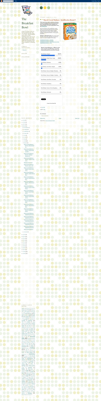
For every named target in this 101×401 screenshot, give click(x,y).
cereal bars (33, 317)
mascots (26, 355)
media (25, 357)
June (25, 137)
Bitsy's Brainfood (26, 312)
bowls (30, 315)
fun (26, 336)
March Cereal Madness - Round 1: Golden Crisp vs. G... (29, 159)
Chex (23, 321)
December (26, 127)
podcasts (23, 370)
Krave (31, 349)
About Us (24, 49)
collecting (33, 323)
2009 (24, 245)
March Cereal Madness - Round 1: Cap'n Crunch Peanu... (29, 187)
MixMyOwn (24, 359)
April (25, 141)
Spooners (31, 385)
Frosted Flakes (25, 333)
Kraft (26, 349)
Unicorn (32, 390)
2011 (24, 242)
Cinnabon (28, 321)
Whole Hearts (24, 394)
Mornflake (33, 359)
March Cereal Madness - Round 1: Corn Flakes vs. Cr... (29, 192)
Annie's (32, 308)
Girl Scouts (30, 338)
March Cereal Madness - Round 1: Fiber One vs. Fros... (29, 183)
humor (32, 345)
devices (32, 328)
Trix (27, 389)
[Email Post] (45, 109)
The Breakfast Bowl (27, 23)
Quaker (27, 375)
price (24, 374)
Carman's (27, 317)
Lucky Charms (29, 352)
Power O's (28, 373)
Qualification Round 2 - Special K (46, 40)
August (25, 133)
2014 (24, 236)
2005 (24, 253)
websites (23, 391)
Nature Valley (30, 362)
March (25, 142)
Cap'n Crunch (26, 316)
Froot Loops (30, 332)
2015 (24, 234)
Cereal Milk (32, 319)
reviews (23, 381)
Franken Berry (24, 331)
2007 (24, 249)
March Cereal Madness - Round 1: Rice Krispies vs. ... (29, 146)
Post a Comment (45, 115)
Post (23, 373)
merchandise (30, 357)
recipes (27, 378)
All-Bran (23, 308)
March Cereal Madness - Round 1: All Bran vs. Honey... (29, 210)
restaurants (29, 379)
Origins (23, 367)
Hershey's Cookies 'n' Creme (28, 342)
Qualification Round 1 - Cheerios (46, 39)
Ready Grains (30, 377)
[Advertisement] (57, 13)
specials (26, 385)
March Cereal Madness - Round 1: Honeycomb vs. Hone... (29, 150)
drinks (27, 329)
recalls (23, 378)
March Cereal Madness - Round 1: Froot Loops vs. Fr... (29, 169)
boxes (34, 315)
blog (26, 313)
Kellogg (32, 348)
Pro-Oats (29, 374)
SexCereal (23, 382)
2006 (24, 251)
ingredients (24, 346)
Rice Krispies (30, 381)
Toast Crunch (30, 387)
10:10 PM (43, 107)
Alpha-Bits (28, 308)
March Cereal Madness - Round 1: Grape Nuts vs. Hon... (29, 174)
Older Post (77, 118)
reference (32, 378)
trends (23, 389)
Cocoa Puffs (28, 323)
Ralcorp (24, 377)
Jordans (32, 346)
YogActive (29, 394)
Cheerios (30, 320)
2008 (24, 247)
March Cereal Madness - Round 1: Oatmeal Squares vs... (29, 155)
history (23, 343)
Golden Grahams (28, 339)
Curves (34, 327)
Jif (28, 346)
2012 (24, 240)
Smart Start (29, 383)
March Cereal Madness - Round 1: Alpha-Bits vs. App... (29, 205)
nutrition (23, 365)
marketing (32, 354)
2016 (24, 126)
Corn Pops (29, 325)
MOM (29, 359)
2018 (24, 122)
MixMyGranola (30, 358)
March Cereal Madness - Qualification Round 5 (59, 20)
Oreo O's (32, 366)
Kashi (23, 348)
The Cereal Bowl (31, 386)
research (23, 379)
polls (44, 109)
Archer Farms (24, 309)
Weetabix (28, 391)
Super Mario (24, 386)
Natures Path (24, 363)
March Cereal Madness (28, 229)
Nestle (32, 363)
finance (31, 329)
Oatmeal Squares (31, 365)
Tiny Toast (24, 387)
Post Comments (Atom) (50, 120)
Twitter (34, 389)
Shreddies (23, 383)
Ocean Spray (25, 366)
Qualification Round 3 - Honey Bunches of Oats (49, 41)
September (26, 131)
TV (30, 389)
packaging (30, 367)
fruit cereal (32, 333)
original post (44, 26)
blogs (30, 313)
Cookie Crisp (29, 324)
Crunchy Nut (28, 327)
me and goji (32, 355)
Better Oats (33, 311)
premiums (33, 373)
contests (24, 324)
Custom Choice (26, 328)
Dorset (23, 329)
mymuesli (31, 361)
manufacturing (24, 354)
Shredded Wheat (30, 382)
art (28, 309)
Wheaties (30, 393)
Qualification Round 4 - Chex (46, 43)
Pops (27, 371)
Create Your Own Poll (51, 103)
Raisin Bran (33, 375)
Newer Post (42, 118)
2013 (24, 238)
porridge (32, 371)
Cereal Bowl (25, 319)
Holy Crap (28, 343)
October (25, 129)
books (26, 315)
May (25, 139)
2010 (24, 244)
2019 (24, 120)
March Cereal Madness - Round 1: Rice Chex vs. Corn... (29, 201)
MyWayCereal (24, 362)
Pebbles (23, 369)
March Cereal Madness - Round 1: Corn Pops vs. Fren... (29, 178)
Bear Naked (27, 311)
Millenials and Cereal (28, 162)
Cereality (23, 320)
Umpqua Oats (26, 390)
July (25, 135)
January (26, 231)
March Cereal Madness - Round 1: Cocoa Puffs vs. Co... (29, 196)
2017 (24, 124)
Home (60, 118)
